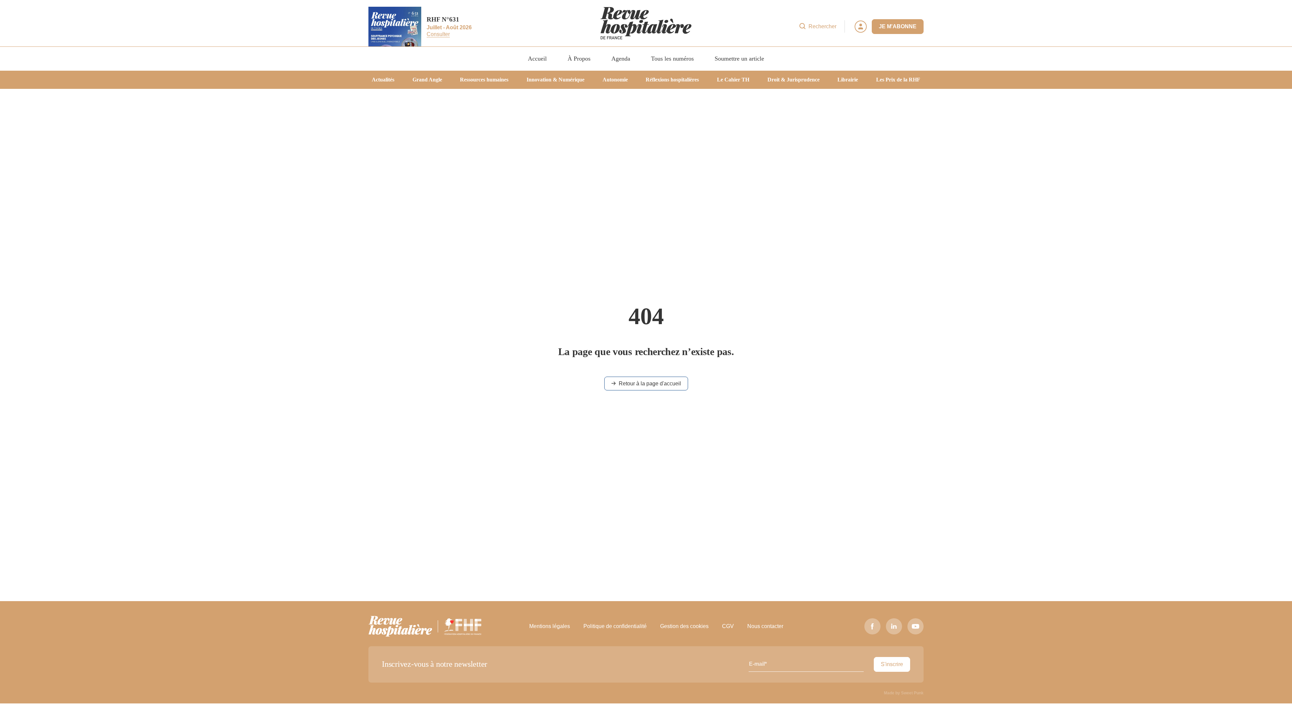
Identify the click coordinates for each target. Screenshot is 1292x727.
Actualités (383, 79)
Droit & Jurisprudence (793, 79)
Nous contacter (765, 626)
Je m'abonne (898, 26)
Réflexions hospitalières (672, 79)
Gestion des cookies (684, 626)
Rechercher (822, 26)
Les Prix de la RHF (898, 79)
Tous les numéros (672, 58)
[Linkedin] (894, 626)
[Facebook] (872, 626)
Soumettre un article (739, 58)
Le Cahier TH (733, 79)
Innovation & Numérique (555, 79)
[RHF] (400, 626)
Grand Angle (427, 79)
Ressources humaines (484, 79)
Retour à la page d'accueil (650, 383)
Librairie (847, 79)
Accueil (537, 58)
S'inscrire (892, 664)
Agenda (620, 58)
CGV (728, 626)
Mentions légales (549, 626)
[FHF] (462, 626)
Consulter (438, 34)
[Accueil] (646, 26)
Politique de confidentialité (615, 626)
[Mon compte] (861, 27)
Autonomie (615, 79)
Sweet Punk (912, 693)
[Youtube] (915, 626)
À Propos (579, 58)
